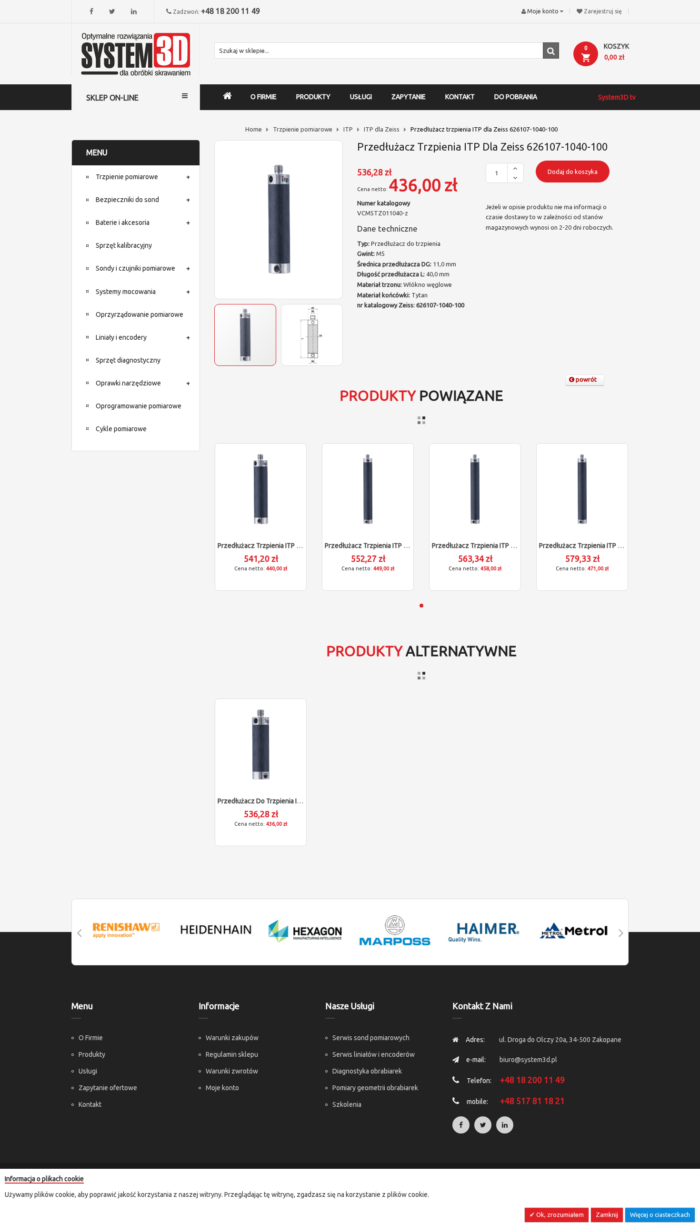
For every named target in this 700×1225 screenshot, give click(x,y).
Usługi (88, 1071)
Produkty (92, 1054)
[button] (312, 335)
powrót (585, 379)
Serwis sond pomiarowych (371, 1038)
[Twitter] (112, 11)
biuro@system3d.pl (528, 1059)
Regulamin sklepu (232, 1054)
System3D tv (617, 97)
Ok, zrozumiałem (559, 1214)
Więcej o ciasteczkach (660, 1214)
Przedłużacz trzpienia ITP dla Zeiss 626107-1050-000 (299, 545)
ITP (348, 129)
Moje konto (222, 1088)
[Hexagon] (305, 930)
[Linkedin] (134, 11)
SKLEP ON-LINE (112, 97)
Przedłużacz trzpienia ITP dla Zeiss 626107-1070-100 (513, 545)
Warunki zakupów (232, 1038)
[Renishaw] (126, 930)
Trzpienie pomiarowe (302, 129)
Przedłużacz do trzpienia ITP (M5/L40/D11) (283, 801)
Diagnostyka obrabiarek (367, 1071)
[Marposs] (394, 930)
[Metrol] (573, 930)
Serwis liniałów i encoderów (373, 1054)
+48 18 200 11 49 (230, 11)
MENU (97, 152)
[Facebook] (91, 11)
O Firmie (91, 1038)
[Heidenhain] (215, 930)
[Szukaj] (551, 50)
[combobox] (386, 50)
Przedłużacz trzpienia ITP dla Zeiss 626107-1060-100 (406, 545)
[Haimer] (484, 930)
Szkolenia (346, 1104)
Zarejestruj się (603, 11)
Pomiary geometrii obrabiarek (375, 1088)
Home (253, 129)
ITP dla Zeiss (382, 129)
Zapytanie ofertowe (108, 1088)
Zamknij (607, 1214)
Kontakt (90, 1104)
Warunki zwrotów (232, 1071)
